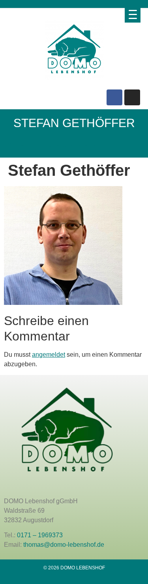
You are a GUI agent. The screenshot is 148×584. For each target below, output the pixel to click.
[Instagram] (132, 97)
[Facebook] (114, 97)
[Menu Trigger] (133, 14)
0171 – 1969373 (40, 535)
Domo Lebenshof (52, 147)
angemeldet (48, 354)
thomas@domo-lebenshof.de (63, 544)
